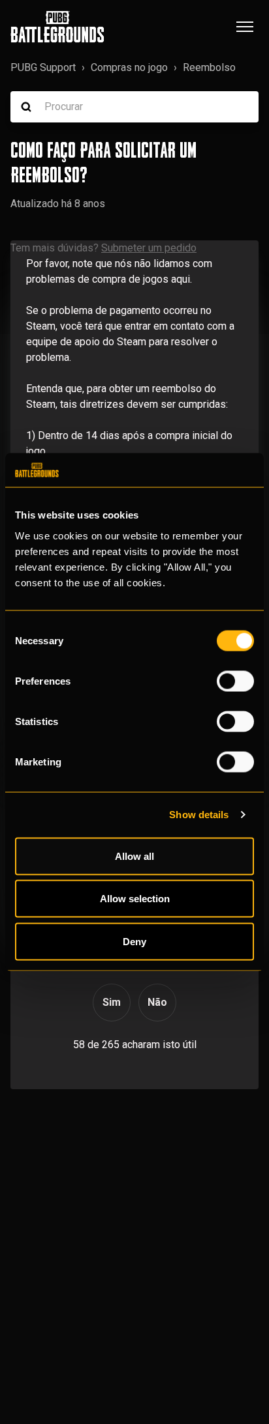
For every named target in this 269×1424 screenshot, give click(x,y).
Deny (134, 941)
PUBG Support (43, 67)
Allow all (134, 855)
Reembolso (209, 67)
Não (157, 1002)
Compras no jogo (129, 67)
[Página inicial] (57, 26)
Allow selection (135, 898)
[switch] (235, 680)
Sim (112, 1002)
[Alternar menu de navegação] (245, 27)
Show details (199, 814)
